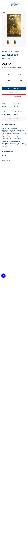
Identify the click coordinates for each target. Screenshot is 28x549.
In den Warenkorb (15, 88)
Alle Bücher (4, 51)
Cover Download (13, 118)
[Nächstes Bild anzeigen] (23, 28)
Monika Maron (6, 58)
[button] (3, 275)
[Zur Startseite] (15, 4)
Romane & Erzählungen (13, 51)
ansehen (16, 114)
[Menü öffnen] (3, 4)
